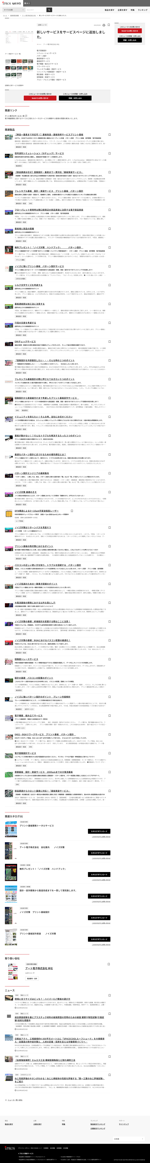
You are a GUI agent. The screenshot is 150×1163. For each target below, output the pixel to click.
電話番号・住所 (32, 978)
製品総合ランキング (98, 1124)
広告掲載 (65, 1148)
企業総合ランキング (98, 1128)
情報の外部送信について (36, 1148)
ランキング (143, 10)
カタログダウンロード (99, 831)
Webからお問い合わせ (40, 98)
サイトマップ (124, 1124)
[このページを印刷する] (104, 25)
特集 (133, 10)
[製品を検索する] (49, 10)
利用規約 (46, 1148)
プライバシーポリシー (24, 1148)
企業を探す (122, 10)
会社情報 (52, 1148)
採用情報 (59, 1148)
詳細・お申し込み (75, 98)
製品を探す (109, 10)
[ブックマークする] (109, 134)
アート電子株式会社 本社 (39, 968)
